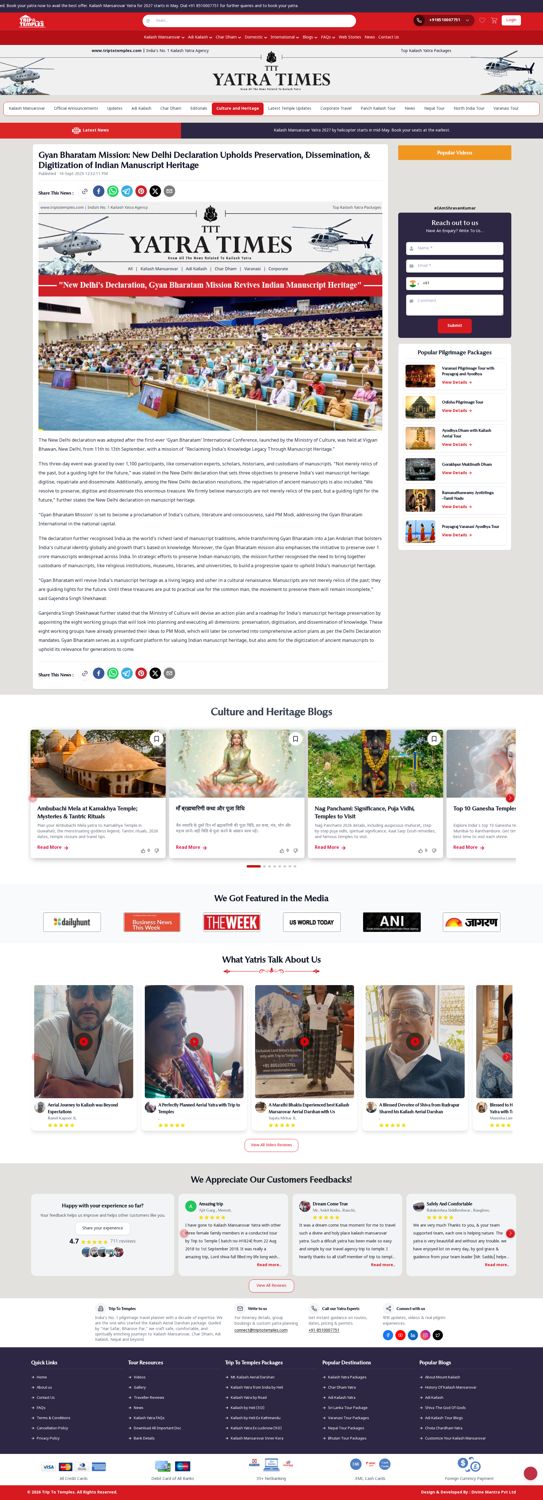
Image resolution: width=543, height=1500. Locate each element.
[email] (169, 191)
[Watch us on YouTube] (400, 1335)
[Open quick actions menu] (530, 1473)
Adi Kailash (198, 37)
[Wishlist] (482, 20)
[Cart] (494, 20)
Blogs (308, 37)
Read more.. (269, 1265)
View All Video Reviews (271, 1145)
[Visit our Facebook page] (388, 1335)
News (370, 37)
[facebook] (99, 191)
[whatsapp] (113, 191)
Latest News (96, 130)
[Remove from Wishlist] (156, 738)
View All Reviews (271, 1286)
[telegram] (127, 191)
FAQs (326, 37)
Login (511, 20)
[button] (413, 283)
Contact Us (388, 37)
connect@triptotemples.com (261, 1330)
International (283, 37)
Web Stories (350, 37)
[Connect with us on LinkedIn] (413, 1335)
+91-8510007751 (324, 1330)
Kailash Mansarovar (162, 37)
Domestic (254, 37)
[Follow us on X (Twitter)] (438, 1335)
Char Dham (226, 37)
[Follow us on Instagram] (425, 1335)
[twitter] (155, 191)
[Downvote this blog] (158, 851)
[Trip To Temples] (25, 21)
